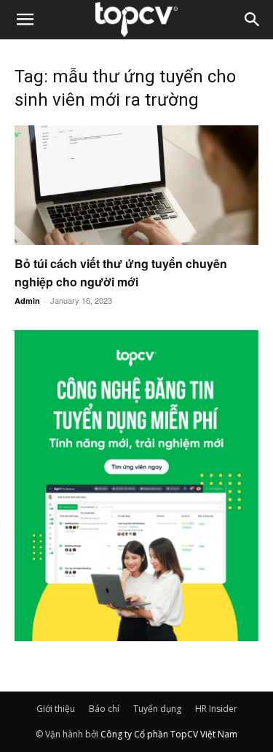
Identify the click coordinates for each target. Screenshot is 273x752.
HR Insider (216, 708)
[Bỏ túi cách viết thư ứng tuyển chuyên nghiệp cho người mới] (136, 185)
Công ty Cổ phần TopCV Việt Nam (168, 734)
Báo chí (104, 708)
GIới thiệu (55, 708)
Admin (27, 300)
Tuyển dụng (157, 708)
